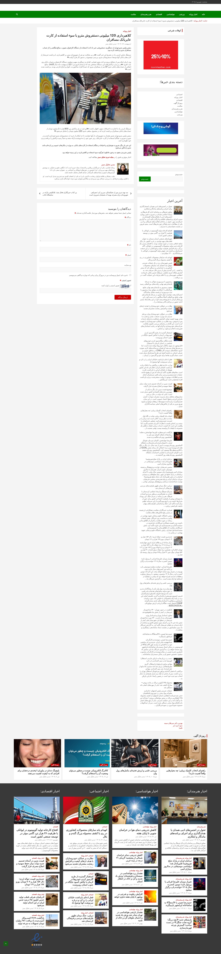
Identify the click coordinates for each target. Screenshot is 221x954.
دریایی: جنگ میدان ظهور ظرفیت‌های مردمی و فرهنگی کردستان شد (80, 918)
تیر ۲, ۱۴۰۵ (55, 776)
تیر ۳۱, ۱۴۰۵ (152, 836)
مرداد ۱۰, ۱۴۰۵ (151, 776)
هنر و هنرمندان (146, 14)
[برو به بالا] (5, 943)
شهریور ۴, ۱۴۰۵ (199, 840)
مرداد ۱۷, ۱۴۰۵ (88, 924)
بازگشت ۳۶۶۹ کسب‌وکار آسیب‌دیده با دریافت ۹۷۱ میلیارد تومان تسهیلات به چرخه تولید (30, 920)
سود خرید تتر (177, 725)
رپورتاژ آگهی (178, 103)
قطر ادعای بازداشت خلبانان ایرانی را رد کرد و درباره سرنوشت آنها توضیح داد (80, 900)
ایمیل (128, 255)
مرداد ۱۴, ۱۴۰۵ (186, 893)
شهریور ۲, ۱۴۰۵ (52, 840)
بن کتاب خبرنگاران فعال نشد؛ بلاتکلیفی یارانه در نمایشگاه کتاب (60, 194)
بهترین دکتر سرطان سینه (173, 723)
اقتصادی (159, 14)
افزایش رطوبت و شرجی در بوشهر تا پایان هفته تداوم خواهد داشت (128, 897)
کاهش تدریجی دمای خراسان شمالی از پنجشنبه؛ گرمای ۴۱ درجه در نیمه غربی (129, 858)
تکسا (180, 728)
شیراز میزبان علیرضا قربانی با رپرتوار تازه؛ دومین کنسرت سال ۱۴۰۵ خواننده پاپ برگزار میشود (156, 561)
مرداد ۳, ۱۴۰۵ (39, 926)
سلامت (133, 14)
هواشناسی (170, 14)
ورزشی (182, 14)
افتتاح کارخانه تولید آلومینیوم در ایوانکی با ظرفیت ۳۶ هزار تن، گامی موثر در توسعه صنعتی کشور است (157, 233)
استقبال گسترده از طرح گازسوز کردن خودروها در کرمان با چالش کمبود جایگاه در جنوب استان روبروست (156, 335)
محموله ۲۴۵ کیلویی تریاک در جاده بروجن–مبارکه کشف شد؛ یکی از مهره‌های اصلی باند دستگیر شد (156, 685)
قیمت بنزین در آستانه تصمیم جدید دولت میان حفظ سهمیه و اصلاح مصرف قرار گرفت (30, 863)
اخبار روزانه (193, 14)
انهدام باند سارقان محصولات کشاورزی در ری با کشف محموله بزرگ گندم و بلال (86, 833)
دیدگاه (128, 217)
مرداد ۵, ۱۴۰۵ (187, 931)
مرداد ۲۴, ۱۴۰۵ (200, 776)
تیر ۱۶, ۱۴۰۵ (103, 776)
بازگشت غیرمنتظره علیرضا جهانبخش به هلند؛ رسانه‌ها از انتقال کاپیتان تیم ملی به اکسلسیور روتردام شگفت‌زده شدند (155, 434)
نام (129, 245)
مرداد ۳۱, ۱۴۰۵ (101, 840)
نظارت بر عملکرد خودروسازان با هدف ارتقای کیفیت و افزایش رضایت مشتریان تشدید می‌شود (156, 308)
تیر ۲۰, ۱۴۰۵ (138, 884)
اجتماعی (179, 94)
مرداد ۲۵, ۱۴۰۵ (88, 887)
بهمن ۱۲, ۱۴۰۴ (137, 923)
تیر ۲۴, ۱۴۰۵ (138, 863)
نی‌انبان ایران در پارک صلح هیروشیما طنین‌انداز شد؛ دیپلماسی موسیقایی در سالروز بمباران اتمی (158, 461)
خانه (203, 14)
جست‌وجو (178, 174)
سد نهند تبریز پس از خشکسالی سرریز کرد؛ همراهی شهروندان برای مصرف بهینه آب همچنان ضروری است (108, 194)
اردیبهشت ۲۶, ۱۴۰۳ (124, 44)
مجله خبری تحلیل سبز (106, 157)
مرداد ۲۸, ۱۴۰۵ (88, 867)
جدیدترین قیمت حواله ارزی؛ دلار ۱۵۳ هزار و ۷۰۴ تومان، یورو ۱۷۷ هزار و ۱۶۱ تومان (30, 881)
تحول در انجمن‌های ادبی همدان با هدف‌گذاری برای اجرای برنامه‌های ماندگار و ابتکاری (187, 833)
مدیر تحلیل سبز (111, 44)
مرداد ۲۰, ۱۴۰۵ (186, 872)
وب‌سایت (127, 265)
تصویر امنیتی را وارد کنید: (110, 285)
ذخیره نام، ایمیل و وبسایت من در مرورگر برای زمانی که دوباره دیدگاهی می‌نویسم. (98, 275)
